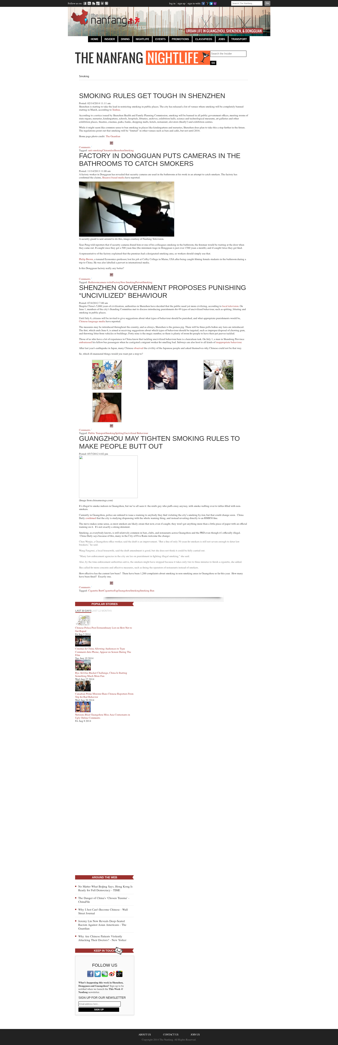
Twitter (89, 3)
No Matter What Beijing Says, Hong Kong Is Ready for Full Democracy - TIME (105, 888)
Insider (109, 39)
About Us (144, 1034)
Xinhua (116, 109)
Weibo (98, 3)
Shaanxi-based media (113, 177)
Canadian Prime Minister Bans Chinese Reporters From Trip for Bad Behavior (104, 695)
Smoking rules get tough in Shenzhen (152, 95)
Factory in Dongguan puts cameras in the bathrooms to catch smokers (159, 159)
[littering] (218, 389)
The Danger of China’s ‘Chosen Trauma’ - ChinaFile (103, 900)
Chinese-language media (92, 321)
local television (230, 306)
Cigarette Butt (95, 590)
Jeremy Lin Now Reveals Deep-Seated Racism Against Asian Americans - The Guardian (102, 924)
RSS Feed (106, 3)
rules (111, 150)
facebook (90, 974)
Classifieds (203, 39)
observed (138, 348)
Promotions (180, 39)
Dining (125, 39)
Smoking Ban (147, 590)
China (105, 150)
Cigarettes (108, 590)
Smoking (129, 150)
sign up (181, 3)
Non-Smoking (127, 282)
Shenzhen (119, 150)
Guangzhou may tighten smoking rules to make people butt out (159, 442)
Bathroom (93, 282)
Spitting (119, 433)
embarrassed (85, 342)
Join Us (195, 1034)
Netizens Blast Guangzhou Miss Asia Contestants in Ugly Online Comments (102, 716)
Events (160, 39)
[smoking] (163, 389)
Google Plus (102, 3)
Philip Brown (86, 259)
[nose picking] (107, 421)
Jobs (221, 39)
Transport (239, 39)
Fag (116, 590)
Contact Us (170, 1034)
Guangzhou (124, 590)
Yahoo (215, 3)
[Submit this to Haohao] (111, 143)
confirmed (90, 518)
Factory (116, 282)
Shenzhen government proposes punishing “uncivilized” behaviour (162, 291)
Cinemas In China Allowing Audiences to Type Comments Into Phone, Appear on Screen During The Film (103, 652)
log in (172, 3)
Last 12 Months (102, 610)
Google (207, 3)
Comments (84, 147)
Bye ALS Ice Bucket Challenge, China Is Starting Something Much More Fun (101, 674)
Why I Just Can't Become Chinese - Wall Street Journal (103, 911)
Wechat (93, 3)
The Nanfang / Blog (142, 58)
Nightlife (142, 39)
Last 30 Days (83, 610)
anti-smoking (95, 150)
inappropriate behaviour (228, 342)
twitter (97, 974)
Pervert (139, 282)
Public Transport (97, 433)
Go (267, 3)
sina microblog (112, 974)
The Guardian (113, 136)
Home (94, 39)
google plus (119, 974)
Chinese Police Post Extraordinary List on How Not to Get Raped (103, 629)
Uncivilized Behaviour (136, 433)
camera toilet (105, 282)
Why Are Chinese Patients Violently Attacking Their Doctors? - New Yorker (102, 938)
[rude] (107, 389)
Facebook (85, 3)
